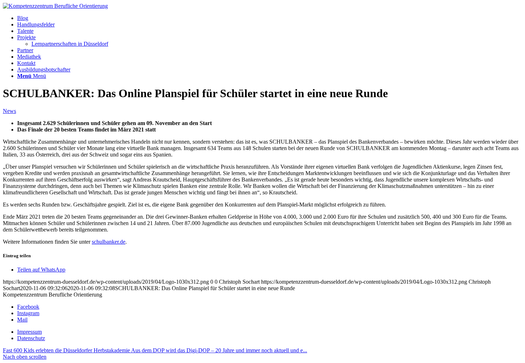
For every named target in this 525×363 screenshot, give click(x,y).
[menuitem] (269, 18)
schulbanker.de (108, 242)
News (9, 111)
